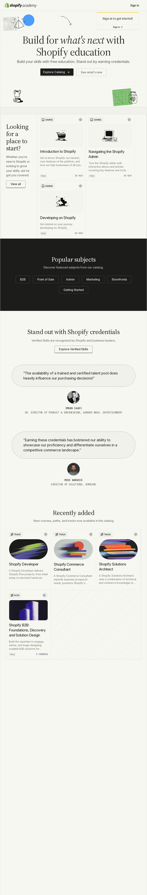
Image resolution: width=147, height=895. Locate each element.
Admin (70, 279)
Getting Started (73, 290)
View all (16, 184)
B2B (22, 279)
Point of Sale (45, 279)
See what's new (91, 72)
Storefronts (119, 279)
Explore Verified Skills (73, 349)
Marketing (93, 279)
